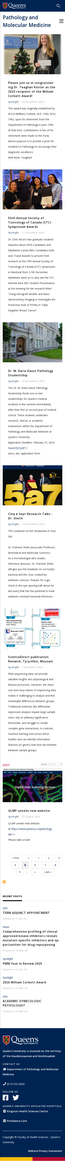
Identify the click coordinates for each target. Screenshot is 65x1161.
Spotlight (13, 101)
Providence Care (17, 1121)
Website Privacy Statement (45, 1151)
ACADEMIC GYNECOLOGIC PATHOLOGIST (22, 1003)
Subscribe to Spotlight (4, 881)
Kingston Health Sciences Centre (27, 1111)
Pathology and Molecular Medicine (27, 21)
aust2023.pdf (17, 448)
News (6, 927)
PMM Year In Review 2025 (22, 964)
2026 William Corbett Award (24, 982)
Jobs (5, 908)
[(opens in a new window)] (14, 6)
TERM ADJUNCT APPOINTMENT (26, 913)
